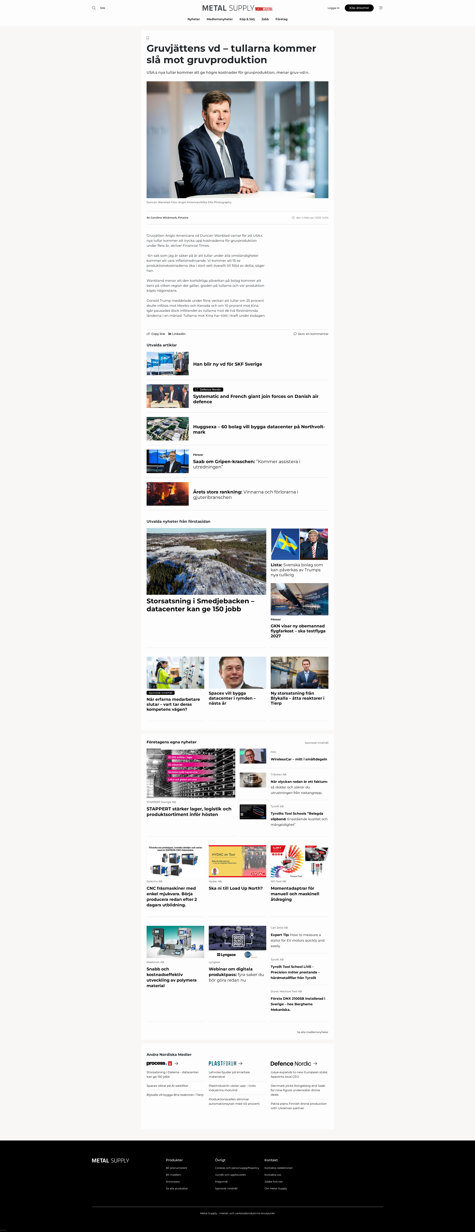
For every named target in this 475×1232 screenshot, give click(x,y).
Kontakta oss (272, 1174)
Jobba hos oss (273, 1181)
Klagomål (221, 1181)
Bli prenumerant (176, 1168)
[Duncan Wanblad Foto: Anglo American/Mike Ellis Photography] (237, 139)
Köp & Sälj (247, 19)
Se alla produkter (177, 1188)
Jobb (265, 19)
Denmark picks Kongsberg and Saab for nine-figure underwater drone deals (298, 1090)
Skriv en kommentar (313, 334)
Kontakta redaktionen (278, 1168)
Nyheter (194, 19)
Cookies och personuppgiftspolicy (237, 1168)
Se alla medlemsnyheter (312, 1032)
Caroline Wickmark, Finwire (169, 217)
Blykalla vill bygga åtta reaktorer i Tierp (175, 1095)
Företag (282, 19)
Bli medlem (173, 1174)
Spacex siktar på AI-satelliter (167, 1086)
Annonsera (173, 1181)
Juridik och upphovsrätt (230, 1174)
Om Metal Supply (275, 1188)
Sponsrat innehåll (226, 1188)
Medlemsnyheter (220, 19)
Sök (102, 8)
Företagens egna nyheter (172, 742)
